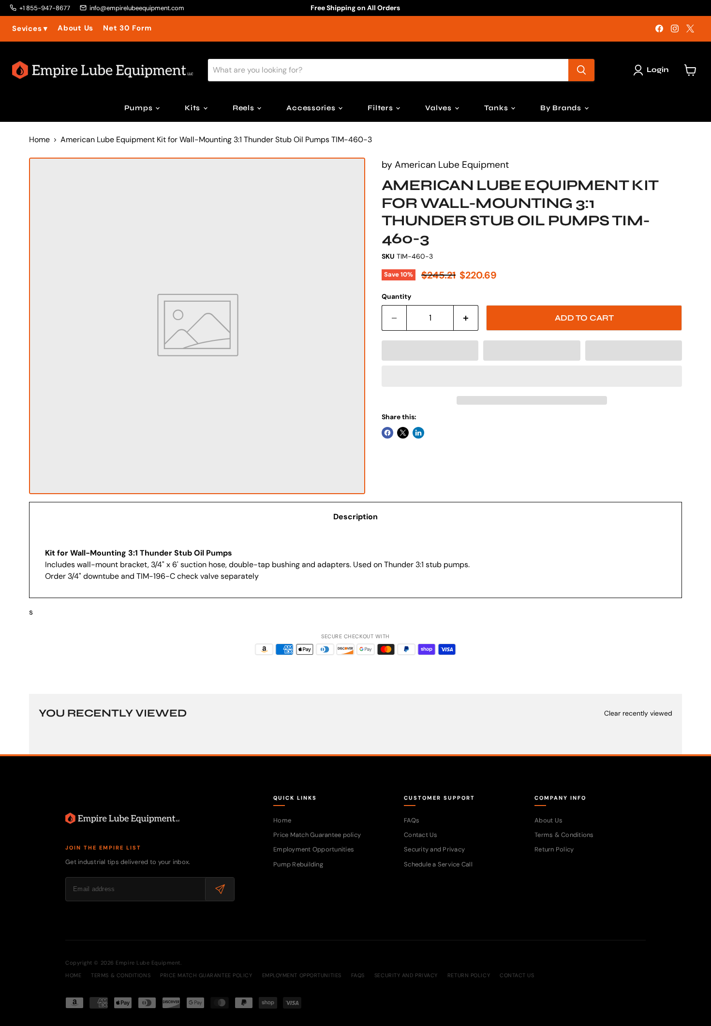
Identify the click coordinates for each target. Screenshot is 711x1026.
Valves (439, 107)
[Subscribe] (219, 889)
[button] (430, 350)
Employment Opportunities (313, 849)
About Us (75, 28)
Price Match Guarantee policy (317, 835)
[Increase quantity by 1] (466, 318)
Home (39, 139)
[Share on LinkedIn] (418, 433)
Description (355, 517)
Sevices (30, 29)
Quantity (396, 296)
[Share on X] (403, 433)
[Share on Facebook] (387, 433)
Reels (244, 107)
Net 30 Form (127, 28)
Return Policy (554, 849)
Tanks (497, 107)
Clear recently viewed (638, 713)
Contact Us (421, 835)
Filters (381, 107)
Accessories (311, 107)
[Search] (581, 70)
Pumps (139, 107)
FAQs (411, 820)
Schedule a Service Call (438, 864)
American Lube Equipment (452, 165)
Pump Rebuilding (298, 864)
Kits (193, 107)
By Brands (561, 107)
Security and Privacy (434, 849)
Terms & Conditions (564, 835)
